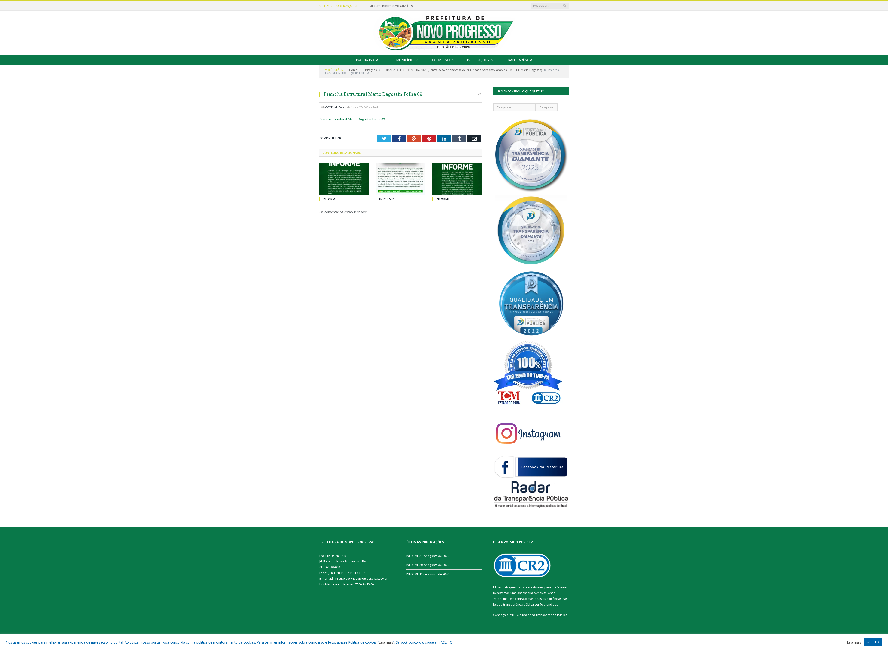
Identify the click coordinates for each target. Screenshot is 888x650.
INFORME (376, 6)
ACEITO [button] (873, 642)
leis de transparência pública (513, 604)
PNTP (512, 615)
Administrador (335, 106)
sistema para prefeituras (550, 587)
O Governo (440, 60)
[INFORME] (344, 179)
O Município (403, 60)
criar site (521, 587)
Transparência (519, 60)
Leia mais (386, 642)
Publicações (478, 60)
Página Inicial (368, 60)
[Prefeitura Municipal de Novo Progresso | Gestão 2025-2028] (444, 32)
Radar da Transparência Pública (544, 615)
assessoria (525, 593)
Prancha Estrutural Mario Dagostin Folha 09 (352, 119)
